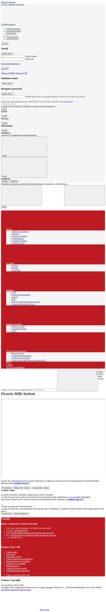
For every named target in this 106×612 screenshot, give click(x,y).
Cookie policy (12, 552)
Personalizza (7, 488)
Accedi (4, 43)
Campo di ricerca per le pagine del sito (16, 390)
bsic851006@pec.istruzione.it (33, 535)
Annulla (5, 181)
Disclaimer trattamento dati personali (16, 590)
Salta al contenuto (8, 2)
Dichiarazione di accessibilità (18, 561)
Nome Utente (30, 56)
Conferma (13, 181)
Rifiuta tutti (22, 488)
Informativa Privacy (14, 557)
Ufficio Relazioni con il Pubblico (19, 559)
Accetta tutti (40, 488)
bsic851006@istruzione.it (32, 533)
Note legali (10, 554)
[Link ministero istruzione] (12, 4)
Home (100, 372)
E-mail (28, 96)
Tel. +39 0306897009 (19, 530)
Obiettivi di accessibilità (16, 564)
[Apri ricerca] (84, 195)
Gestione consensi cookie (16, 568)
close (4, 207)
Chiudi (4, 116)
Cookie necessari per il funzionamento (17, 506)
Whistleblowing (12, 566)
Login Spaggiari (67, 102)
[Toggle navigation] (21, 195)
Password (29, 59)
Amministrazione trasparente (17, 571)
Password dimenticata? (10, 64)
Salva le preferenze (21, 514)
